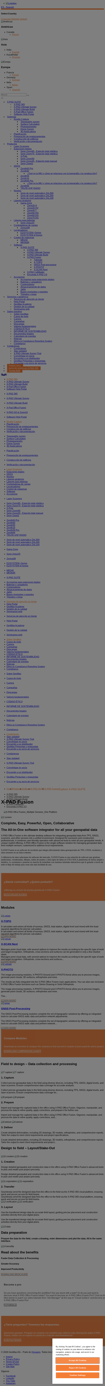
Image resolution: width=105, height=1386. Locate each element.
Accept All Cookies (77, 1360)
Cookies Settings (78, 1375)
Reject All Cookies (77, 1368)
